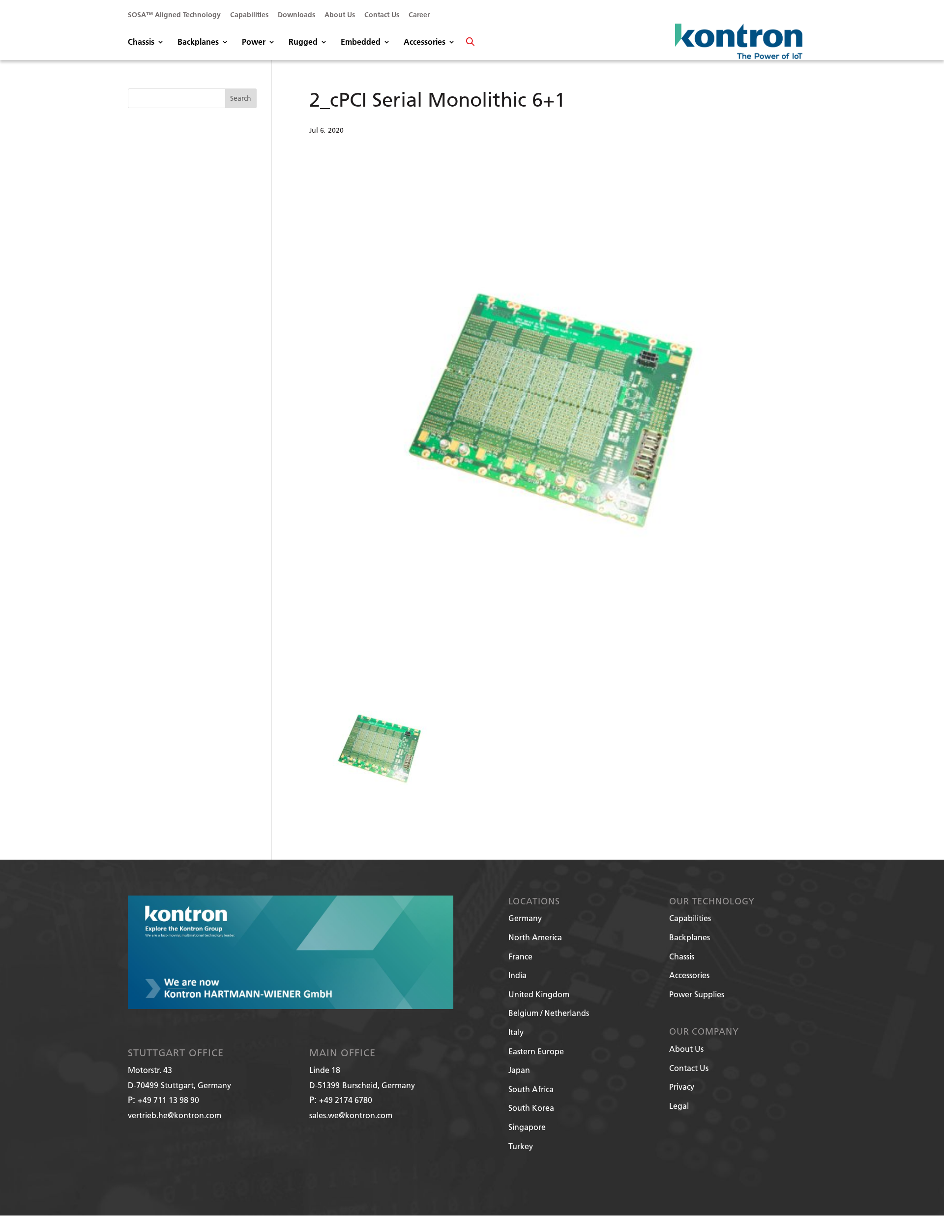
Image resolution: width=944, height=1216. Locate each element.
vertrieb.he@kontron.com (174, 1115)
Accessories (424, 42)
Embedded (361, 42)
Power (254, 42)
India (517, 975)
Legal (679, 1105)
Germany (525, 918)
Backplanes (198, 42)
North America (535, 937)
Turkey (520, 1146)
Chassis (141, 42)
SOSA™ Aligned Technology (174, 15)
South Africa (531, 1089)
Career (419, 15)
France (520, 956)
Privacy (681, 1086)
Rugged (303, 42)
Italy (516, 1032)
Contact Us (381, 15)
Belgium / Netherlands (548, 1013)
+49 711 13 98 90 (168, 1100)
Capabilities (249, 15)
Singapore (527, 1127)
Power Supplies (696, 994)
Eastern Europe (536, 1051)
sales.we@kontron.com (350, 1115)
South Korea (531, 1107)
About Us (339, 15)
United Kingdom (538, 994)
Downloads (296, 15)
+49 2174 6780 (345, 1100)
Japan (519, 1070)
